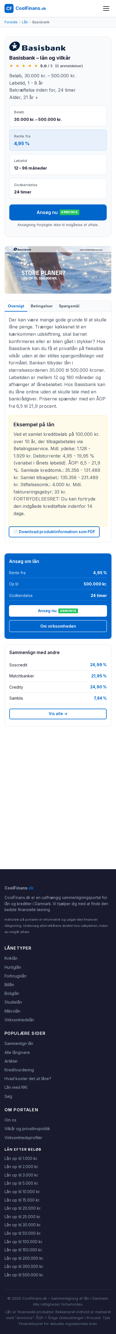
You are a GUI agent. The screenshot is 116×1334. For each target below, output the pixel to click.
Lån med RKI (16, 1087)
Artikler (11, 1061)
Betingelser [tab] (42, 306)
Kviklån (11, 958)
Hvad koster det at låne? (28, 1078)
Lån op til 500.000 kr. (24, 1274)
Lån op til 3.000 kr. (22, 1175)
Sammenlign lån (19, 1043)
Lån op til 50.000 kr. (23, 1233)
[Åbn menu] (106, 8)
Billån (9, 984)
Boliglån (12, 993)
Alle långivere (17, 1052)
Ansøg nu (57, 212)
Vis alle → (58, 713)
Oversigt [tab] (16, 306)
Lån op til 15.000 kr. (22, 1200)
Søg (8, 1096)
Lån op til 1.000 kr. (21, 1158)
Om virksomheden (58, 626)
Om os (10, 1119)
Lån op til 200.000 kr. (24, 1258)
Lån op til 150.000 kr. (24, 1249)
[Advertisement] (58, 798)
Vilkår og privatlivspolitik (27, 1128)
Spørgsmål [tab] (69, 306)
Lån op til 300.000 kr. (24, 1266)
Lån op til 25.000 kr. (23, 1216)
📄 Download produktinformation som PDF (54, 531)
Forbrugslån (15, 976)
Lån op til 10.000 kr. (22, 1191)
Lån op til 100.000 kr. (24, 1241)
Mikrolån (12, 1011)
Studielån (13, 1002)
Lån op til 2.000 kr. (22, 1166)
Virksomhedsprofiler (23, 1137)
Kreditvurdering (19, 1069)
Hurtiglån (13, 967)
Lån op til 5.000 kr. (22, 1183)
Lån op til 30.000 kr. (23, 1224)
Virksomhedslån (19, 1019)
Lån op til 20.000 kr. (23, 1208)
